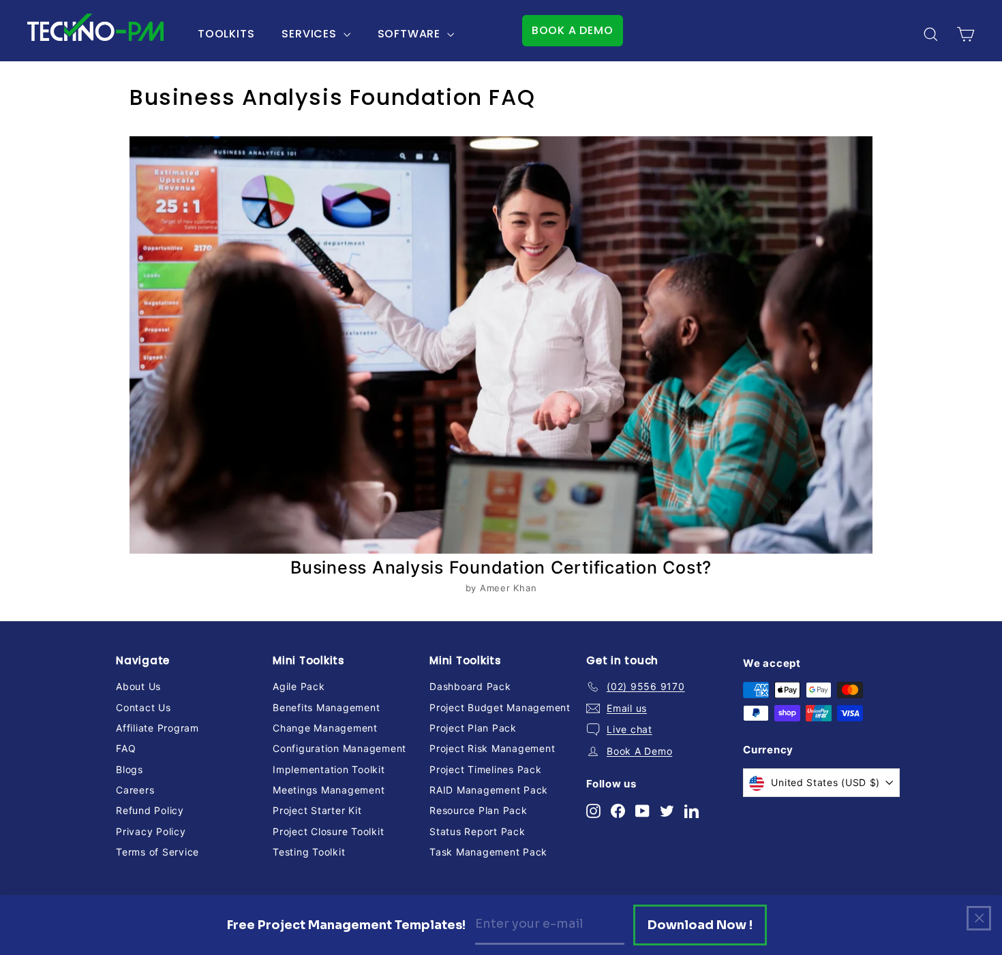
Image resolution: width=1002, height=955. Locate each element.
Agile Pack (299, 686)
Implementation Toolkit (329, 769)
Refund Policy (150, 810)
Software (411, 34)
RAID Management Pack (488, 790)
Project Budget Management (500, 707)
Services (310, 34)
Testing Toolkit (309, 852)
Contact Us (143, 707)
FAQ (126, 748)
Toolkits (226, 34)
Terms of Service (157, 852)
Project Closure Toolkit (328, 831)
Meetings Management (328, 790)
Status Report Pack (477, 831)
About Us (138, 686)
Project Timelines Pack (485, 769)
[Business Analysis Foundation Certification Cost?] (501, 345)
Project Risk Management (492, 748)
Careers (135, 790)
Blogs (129, 769)
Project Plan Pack (473, 728)
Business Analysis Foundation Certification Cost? (501, 567)
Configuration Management (339, 748)
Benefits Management (326, 707)
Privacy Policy (151, 831)
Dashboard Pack (470, 686)
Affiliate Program (157, 728)
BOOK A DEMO (572, 30)
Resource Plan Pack (478, 810)
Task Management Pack (488, 852)
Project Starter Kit (317, 810)
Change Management (325, 728)
